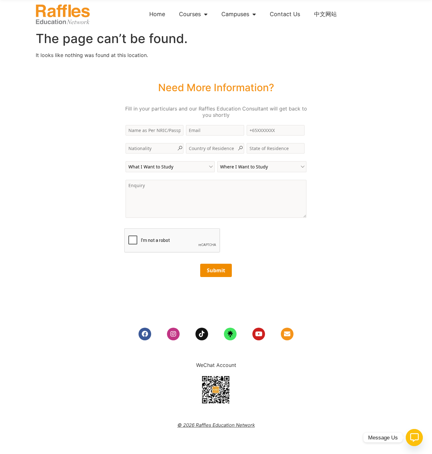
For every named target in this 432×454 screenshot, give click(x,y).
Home (157, 14)
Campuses (235, 14)
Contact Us (285, 14)
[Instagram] (173, 334)
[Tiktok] (201, 334)
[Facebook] (145, 334)
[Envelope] (287, 334)
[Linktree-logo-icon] (230, 334)
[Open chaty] (414, 437)
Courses (190, 14)
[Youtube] (258, 334)
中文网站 (325, 14)
